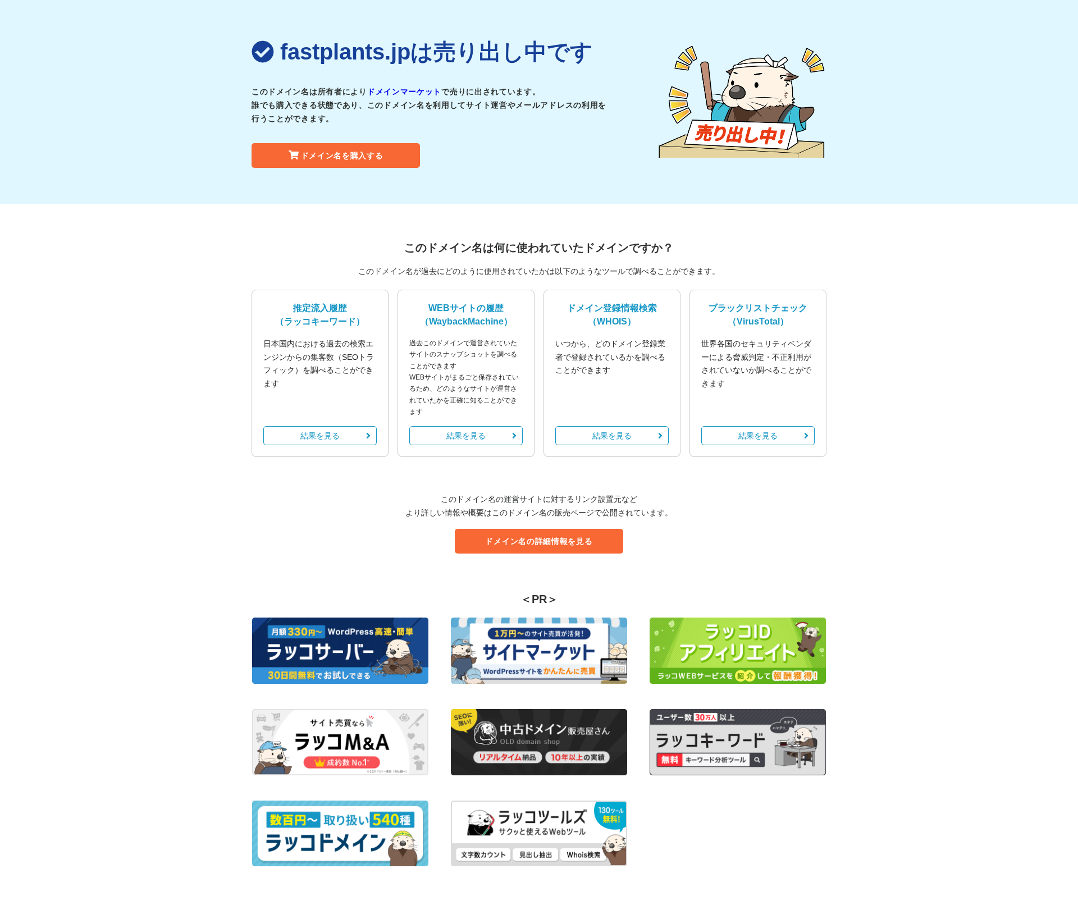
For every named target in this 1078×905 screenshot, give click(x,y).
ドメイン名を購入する (342, 155)
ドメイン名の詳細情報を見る (538, 541)
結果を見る (320, 435)
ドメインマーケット (404, 91)
